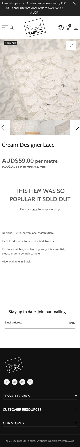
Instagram (7, 382)
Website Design (47, 441)
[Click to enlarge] (71, 45)
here (34, 209)
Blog (14, 382)
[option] (40, 79)
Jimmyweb (67, 441)
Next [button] (77, 127)
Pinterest (22, 382)
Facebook (30, 382)
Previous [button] (2, 127)
